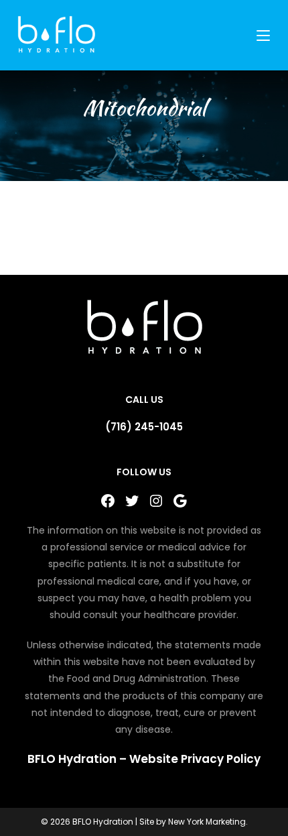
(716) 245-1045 (144, 427)
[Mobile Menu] (265, 35)
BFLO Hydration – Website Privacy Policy (144, 759)
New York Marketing (207, 821)
